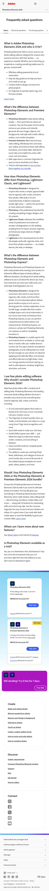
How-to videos (13, 782)
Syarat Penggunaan (9, 884)
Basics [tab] (6, 30)
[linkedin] (17, 877)
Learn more (9, 99)
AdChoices (37, 887)
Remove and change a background (21, 718)
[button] (35, 4)
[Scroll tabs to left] (2, 30)
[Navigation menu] (3, 3)
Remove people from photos (19, 713)
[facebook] (5, 877)
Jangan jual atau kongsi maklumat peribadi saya (17, 887)
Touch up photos (14, 727)
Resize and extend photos (18, 709)
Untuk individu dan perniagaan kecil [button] (16, 840)
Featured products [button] (10, 865)
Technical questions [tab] (18, 30)
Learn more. (19, 594)
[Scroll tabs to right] (47, 30)
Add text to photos (15, 723)
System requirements (16, 759)
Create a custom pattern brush (19, 732)
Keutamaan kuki (20, 884)
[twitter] (13, 877)
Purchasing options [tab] (36, 30)
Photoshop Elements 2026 (12, 10)
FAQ (9, 773)
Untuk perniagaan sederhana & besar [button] (16, 845)
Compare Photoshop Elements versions (23, 764)
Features (35, 535)
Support (11, 769)
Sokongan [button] (7, 855)
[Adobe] (11, 3)
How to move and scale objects (20, 736)
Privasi (32, 881)
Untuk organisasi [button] (9, 850)
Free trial (40, 688)
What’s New (13, 535)
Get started (12, 778)
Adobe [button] (6, 860)
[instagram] (9, 877)
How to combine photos (17, 741)
